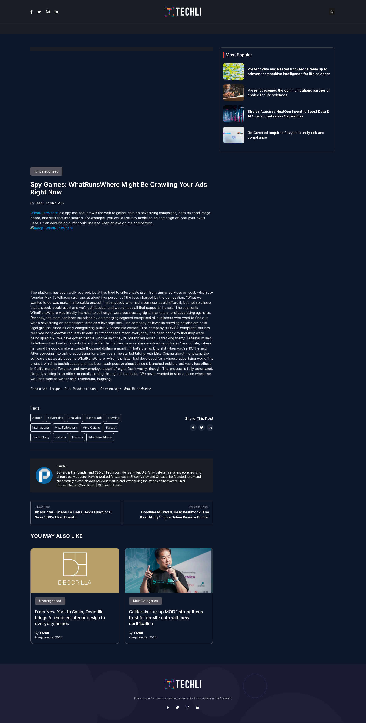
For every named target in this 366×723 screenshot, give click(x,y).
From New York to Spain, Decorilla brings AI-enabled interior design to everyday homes (70, 617)
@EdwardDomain (110, 485)
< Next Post (42, 506)
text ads (60, 437)
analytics (75, 417)
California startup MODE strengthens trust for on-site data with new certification (166, 617)
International (40, 427)
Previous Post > (199, 506)
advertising (55, 417)
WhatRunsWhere (44, 213)
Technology (40, 437)
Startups (111, 427)
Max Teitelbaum (66, 427)
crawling (113, 417)
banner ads (94, 417)
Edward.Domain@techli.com (76, 485)
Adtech (37, 417)
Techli (39, 203)
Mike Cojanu (91, 427)
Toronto (77, 437)
